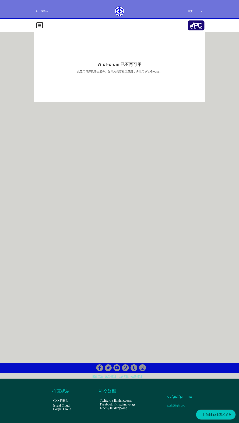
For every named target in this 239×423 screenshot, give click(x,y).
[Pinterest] (125, 367)
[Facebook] (99, 367)
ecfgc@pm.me (179, 396)
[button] (39, 25)
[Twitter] (108, 367)
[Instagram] (142, 367)
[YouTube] (116, 367)
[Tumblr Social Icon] (134, 367)
